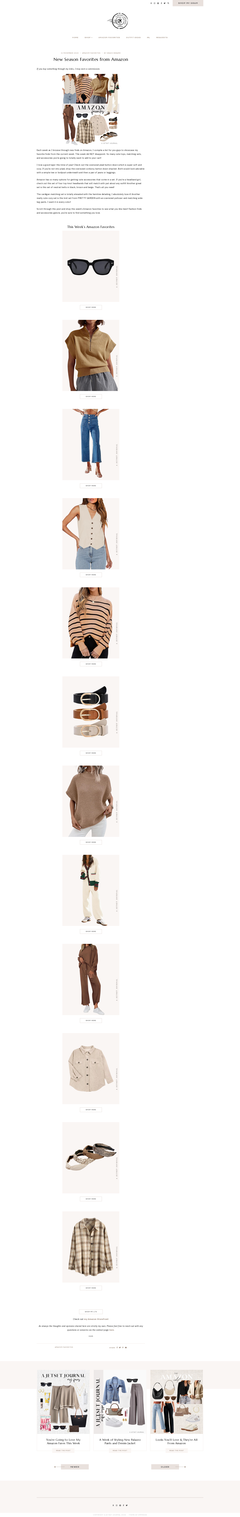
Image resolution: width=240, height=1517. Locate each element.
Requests (162, 37)
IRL (148, 37)
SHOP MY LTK (91, 1311)
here (111, 1330)
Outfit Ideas (133, 37)
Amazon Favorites (109, 37)
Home (75, 37)
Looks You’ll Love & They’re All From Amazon (177, 1441)
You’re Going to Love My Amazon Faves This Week (63, 1441)
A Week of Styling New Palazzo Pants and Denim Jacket (120, 1441)
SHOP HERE (91, 307)
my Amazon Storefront (96, 1319)
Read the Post (63, 1450)
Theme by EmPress (138, 1515)
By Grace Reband (112, 53)
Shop (88, 37)
